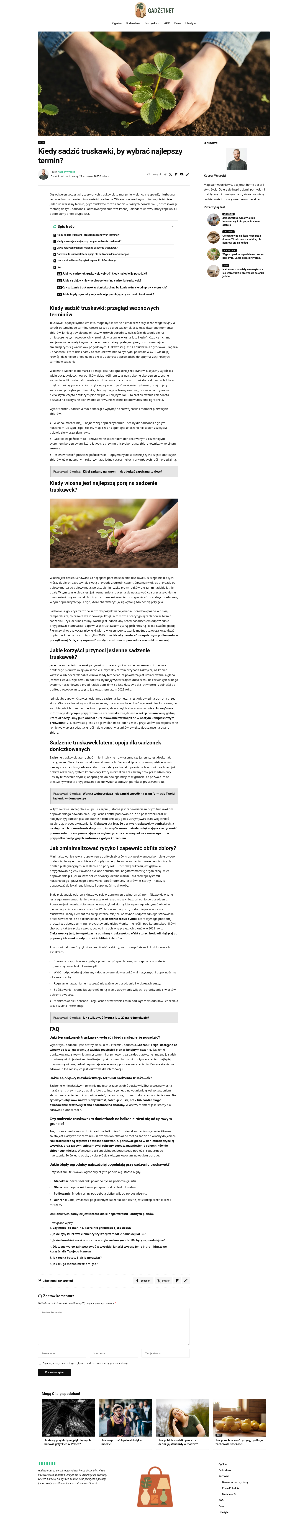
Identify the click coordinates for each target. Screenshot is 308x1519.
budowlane (229, 250)
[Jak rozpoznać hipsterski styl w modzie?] (125, 1418)
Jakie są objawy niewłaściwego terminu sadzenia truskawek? (101, 280)
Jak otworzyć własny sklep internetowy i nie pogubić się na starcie (241, 221)
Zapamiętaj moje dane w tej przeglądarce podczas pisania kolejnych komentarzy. (85, 1363)
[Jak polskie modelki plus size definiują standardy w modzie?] (182, 1418)
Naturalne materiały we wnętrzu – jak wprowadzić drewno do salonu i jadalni (243, 273)
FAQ (59, 266)
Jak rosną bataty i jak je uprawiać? (77, 1258)
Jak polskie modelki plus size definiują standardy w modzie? (178, 1442)
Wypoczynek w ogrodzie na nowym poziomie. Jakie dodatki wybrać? (243, 256)
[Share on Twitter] (170, 174)
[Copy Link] (187, 174)
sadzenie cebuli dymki (121, 919)
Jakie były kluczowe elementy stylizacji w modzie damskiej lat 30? (99, 1234)
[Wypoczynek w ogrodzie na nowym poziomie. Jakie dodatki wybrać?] (213, 254)
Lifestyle (228, 214)
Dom (41, 142)
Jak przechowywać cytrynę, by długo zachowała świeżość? (239, 1442)
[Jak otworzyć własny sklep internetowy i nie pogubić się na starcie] (213, 219)
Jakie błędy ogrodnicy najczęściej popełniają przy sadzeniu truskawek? (108, 294)
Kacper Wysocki (67, 171)
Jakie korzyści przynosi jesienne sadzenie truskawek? (87, 247)
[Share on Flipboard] (176, 174)
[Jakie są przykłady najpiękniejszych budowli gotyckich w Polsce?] (68, 1418)
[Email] (181, 174)
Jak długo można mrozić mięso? (75, 1264)
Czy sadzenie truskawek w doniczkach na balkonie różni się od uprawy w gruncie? (115, 287)
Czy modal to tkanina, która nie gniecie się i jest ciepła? (92, 1228)
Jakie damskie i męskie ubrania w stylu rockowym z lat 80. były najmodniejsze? (109, 1240)
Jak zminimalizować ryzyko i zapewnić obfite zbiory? (86, 260)
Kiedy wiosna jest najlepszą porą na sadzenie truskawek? (89, 241)
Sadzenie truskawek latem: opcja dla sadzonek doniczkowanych (93, 254)
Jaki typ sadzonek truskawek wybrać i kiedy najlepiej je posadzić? (104, 273)
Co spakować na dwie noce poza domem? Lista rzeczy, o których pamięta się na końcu (241, 239)
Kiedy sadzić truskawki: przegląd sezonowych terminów (88, 234)
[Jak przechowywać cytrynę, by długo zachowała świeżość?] (239, 1418)
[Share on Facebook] (165, 174)
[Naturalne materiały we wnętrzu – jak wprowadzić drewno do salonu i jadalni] (213, 271)
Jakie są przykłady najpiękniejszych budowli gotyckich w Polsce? (67, 1442)
